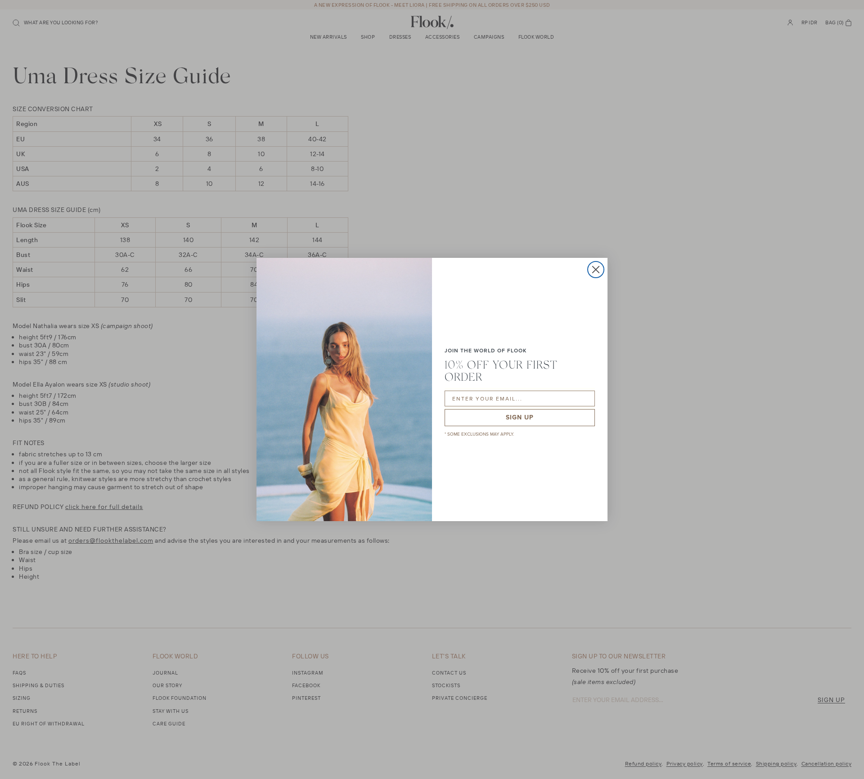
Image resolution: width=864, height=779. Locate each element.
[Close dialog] (596, 269)
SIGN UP (520, 417)
